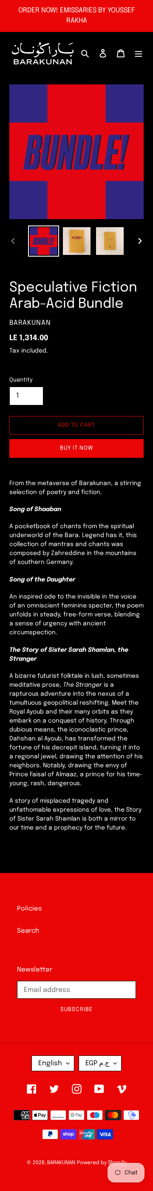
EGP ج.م (97, 1063)
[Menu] (138, 53)
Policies (29, 908)
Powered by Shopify (102, 1162)
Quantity (21, 380)
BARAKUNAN (61, 1162)
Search (28, 931)
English (50, 1063)
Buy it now (76, 448)
